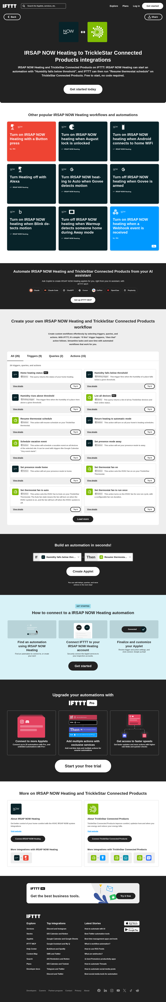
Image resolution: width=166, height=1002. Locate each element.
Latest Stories (93, 923)
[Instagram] (112, 991)
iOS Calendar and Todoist (58, 964)
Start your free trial (83, 766)
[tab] (15, 356)
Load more (83, 519)
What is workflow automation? (97, 944)
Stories (30, 934)
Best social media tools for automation (101, 974)
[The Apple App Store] (131, 923)
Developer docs (33, 969)
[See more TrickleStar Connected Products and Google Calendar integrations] (144, 857)
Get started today (83, 89)
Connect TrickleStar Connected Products (109, 839)
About (86, 991)
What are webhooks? (94, 954)
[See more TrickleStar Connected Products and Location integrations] (98, 857)
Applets (30, 939)
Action (25, 422)
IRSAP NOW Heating (50, 53)
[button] (83, 666)
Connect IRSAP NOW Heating (28, 839)
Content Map (32, 954)
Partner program (56, 991)
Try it (75, 386)
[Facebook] (99, 991)
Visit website (16, 831)
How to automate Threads (96, 964)
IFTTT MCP (31, 944)
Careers (42, 991)
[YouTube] (118, 991)
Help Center (32, 949)
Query (25, 377)
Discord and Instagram (56, 929)
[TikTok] (131, 991)
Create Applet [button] (83, 571)
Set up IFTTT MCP (83, 300)
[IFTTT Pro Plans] (46, 373)
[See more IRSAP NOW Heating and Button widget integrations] (21, 857)
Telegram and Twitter (55, 969)
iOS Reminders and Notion (58, 959)
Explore (114, 6)
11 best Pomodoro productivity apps (100, 959)
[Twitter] (125, 991)
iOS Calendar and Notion (57, 934)
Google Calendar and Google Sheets (62, 939)
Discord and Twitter (55, 974)
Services (30, 929)
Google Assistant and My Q (58, 944)
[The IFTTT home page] (9, 6)
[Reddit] (137, 991)
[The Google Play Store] (131, 930)
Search (30, 959)
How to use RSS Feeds (94, 949)
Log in (136, 6)
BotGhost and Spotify (56, 949)
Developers (31, 991)
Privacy (78, 991)
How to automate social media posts (100, 969)
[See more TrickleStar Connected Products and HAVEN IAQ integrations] (121, 857)
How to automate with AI (95, 929)
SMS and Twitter (54, 954)
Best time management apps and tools (101, 939)
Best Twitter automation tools (97, 934)
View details (18, 386)
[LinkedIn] (105, 991)
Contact (68, 991)
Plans (126, 6)
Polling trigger (102, 376)
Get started (153, 6)
